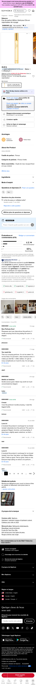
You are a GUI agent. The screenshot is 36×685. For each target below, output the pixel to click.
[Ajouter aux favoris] (33, 76)
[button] (30, 69)
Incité (10, 312)
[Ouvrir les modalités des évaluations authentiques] (19, 260)
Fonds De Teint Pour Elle (9, 530)
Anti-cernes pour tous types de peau (13, 532)
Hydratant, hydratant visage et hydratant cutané (17, 520)
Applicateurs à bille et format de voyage (22, 15)
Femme (11, 15)
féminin (26, 27)
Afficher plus (5, 171)
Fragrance (4, 15)
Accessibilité (25, 663)
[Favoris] (29, 10)
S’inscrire (29, 621)
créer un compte (26, 103)
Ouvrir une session (12, 103)
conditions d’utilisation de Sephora (11, 663)
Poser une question (28, 188)
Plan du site (5, 666)
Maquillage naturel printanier (11, 528)
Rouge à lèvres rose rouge (10, 534)
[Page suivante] (34, 473)
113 (30, 474)
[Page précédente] (2, 473)
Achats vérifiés (27, 317)
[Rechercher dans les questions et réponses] (3, 192)
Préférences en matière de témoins (18, 666)
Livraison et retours (12, 108)
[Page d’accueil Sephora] (6, 10)
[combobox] (19, 10)
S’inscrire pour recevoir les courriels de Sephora (15, 616)
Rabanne (5, 18)
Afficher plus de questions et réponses (16, 212)
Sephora (14, 518)
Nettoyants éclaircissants (20, 526)
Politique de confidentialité (9, 661)
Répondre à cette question (12, 206)
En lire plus (5, 363)
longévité (4, 29)
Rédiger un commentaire (26, 235)
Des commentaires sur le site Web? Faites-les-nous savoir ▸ (17, 542)
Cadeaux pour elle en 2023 (10, 522)
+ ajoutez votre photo (8, 489)
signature (10, 29)
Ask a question (17, 25)
